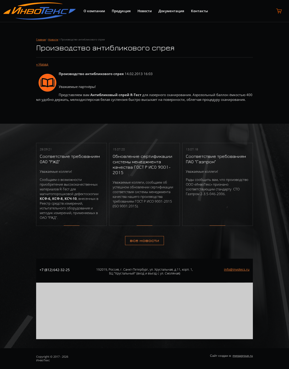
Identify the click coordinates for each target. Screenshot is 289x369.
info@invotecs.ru (236, 269)
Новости (53, 39)
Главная (41, 39)
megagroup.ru (243, 355)
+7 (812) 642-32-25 (55, 269)
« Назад (42, 64)
